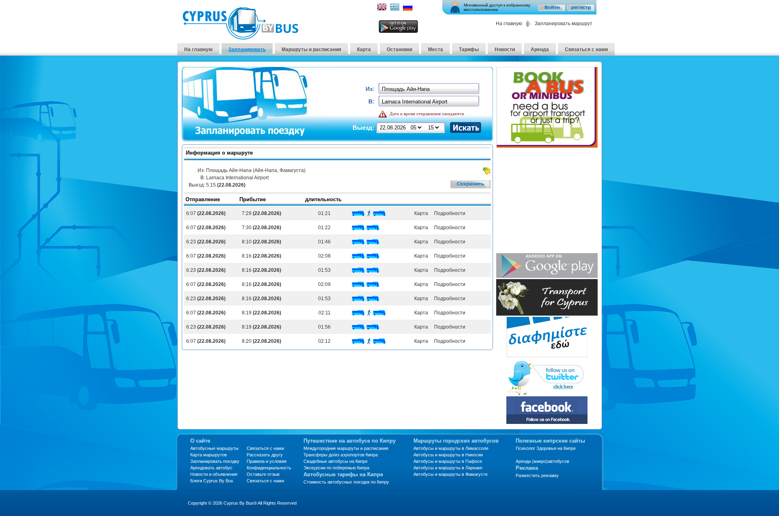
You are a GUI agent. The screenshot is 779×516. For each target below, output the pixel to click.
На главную (509, 23)
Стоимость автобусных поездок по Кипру (346, 481)
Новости (505, 49)
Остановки (399, 49)
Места (435, 49)
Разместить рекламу (537, 475)
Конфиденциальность (269, 467)
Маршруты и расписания (311, 49)
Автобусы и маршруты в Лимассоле (450, 448)
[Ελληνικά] (395, 9)
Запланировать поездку (214, 461)
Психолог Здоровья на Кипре (546, 448)
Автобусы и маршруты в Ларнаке (447, 467)
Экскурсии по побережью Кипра (336, 467)
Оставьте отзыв (263, 474)
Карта (364, 49)
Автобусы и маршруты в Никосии (448, 454)
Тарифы (469, 49)
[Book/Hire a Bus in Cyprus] (547, 145)
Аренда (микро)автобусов (542, 461)
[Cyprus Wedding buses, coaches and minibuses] (547, 313)
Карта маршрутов (208, 454)
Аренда (540, 49)
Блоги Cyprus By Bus (211, 480)
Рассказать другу (265, 454)
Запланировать (247, 49)
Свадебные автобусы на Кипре (335, 461)
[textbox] (429, 89)
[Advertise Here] (546, 355)
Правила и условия (266, 461)
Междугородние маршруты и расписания (345, 448)
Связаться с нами (586, 49)
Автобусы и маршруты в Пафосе (447, 461)
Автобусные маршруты (214, 448)
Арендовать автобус (211, 467)
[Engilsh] (382, 9)
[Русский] (408, 9)
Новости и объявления (213, 474)
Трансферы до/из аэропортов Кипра (340, 454)
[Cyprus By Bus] (240, 37)
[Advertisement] (547, 201)
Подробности (449, 213)
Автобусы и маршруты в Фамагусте (450, 474)
